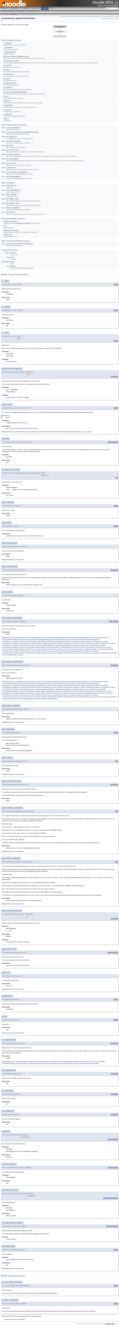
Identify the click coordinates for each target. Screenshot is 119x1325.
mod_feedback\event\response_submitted (25, 431)
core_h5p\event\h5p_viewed (29, 698)
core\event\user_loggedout (10, 643)
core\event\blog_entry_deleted (107, 653)
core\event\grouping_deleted (62, 645)
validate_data (7, 234)
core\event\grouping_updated (44, 645)
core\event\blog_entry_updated (88, 653)
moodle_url (9, 985)
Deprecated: (5, 415)
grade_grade (22, 132)
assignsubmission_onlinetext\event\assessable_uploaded (19, 641)
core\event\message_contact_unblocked (14, 1063)
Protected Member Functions (97, 16)
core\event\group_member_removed (13, 647)
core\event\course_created (10, 651)
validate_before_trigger (10, 230)
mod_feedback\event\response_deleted (50, 431)
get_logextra (7, 87)
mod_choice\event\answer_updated (23, 1061)
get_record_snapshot (9, 92)
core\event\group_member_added (34, 647)
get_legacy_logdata (9, 83)
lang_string (94, 577)
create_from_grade (12, 132)
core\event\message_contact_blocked (38, 1063)
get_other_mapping (12, 159)
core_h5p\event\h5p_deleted (48, 698)
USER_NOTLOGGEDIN (12, 208)
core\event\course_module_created (56, 649)
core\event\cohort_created (70, 653)
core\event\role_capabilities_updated (68, 1061)
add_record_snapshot (9, 56)
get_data (6, 69)
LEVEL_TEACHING (11, 194)
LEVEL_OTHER (10, 185)
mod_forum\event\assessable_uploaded (87, 639)
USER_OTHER (10, 212)
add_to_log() (37, 719)
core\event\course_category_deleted (70, 651)
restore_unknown (11, 243)
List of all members (115, 18)
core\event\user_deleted (92, 643)
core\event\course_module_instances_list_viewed (65, 1063)
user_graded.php (20, 1319)
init (4, 226)
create (8, 127)
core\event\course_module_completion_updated (82, 649)
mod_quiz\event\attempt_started (98, 637)
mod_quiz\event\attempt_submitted (77, 637)
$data (12, 257)
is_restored (6, 109)
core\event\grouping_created (80, 645)
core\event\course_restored (102, 647)
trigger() (40, 348)
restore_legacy (10, 176)
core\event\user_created (107, 643)
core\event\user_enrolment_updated (30, 643)
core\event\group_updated (97, 645)
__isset (5, 47)
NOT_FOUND (9, 199)
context (7, 253)
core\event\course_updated (85, 647)
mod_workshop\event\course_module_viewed (25, 637)
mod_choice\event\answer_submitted (45, 1061)
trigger (5, 118)
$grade (12, 261)
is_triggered (7, 114)
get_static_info (10, 163)
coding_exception (11, 361)
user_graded (13, 14)
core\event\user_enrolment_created (73, 643)
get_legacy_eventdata (9, 221)
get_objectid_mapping (12, 154)
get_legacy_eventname (13, 141)
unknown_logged (11, 1215)
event (6, 14)
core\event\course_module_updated (13, 649)
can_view (6, 61)
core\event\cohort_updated (90, 651)
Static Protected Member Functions (111, 16)
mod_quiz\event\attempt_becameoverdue (14, 639)
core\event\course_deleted (105, 649)
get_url (5, 96)
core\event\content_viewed (90, 1063)
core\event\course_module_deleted (34, 649)
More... (24, 45)
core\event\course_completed (50, 651)
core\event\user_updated (100, 641)
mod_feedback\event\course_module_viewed (78, 431)
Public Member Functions (64, 16)
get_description (8, 74)
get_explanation (11, 136)
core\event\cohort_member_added (35, 653)
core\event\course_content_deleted (29, 651)
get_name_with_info (12, 150)
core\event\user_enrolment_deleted (51, 643)
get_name (9, 145)
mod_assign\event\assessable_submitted (79, 641)
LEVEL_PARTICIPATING (12, 190)
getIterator (6, 101)
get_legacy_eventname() (22, 223)
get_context (7, 65)
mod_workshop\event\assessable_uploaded (53, 637)
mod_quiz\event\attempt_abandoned (38, 639)
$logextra (13, 266)
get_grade (6, 78)
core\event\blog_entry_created (13, 655)
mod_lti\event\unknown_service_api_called (62, 639)
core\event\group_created (68, 647)
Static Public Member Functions (77, 16)
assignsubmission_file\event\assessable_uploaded (52, 641)
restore (8, 172)
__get (5, 43)
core (2, 14)
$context (13, 253)
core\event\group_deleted (52, 647)
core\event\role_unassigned (10, 645)
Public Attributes (87, 16)
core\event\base (19, 559)
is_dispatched (7, 105)
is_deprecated (10, 167)
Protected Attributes (106, 18)
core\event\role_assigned (27, 645)
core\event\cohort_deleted (54, 653)
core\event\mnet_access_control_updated (92, 1061)
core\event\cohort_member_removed (13, 653)
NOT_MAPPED (10, 203)
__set (5, 52)
